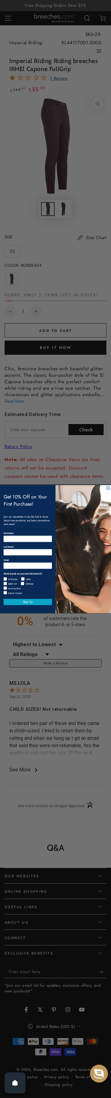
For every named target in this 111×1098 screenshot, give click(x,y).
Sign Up (28, 602)
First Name (9, 533)
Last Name (9, 546)
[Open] (15, 1082)
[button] (99, 1074)
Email (6, 560)
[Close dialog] (108, 488)
